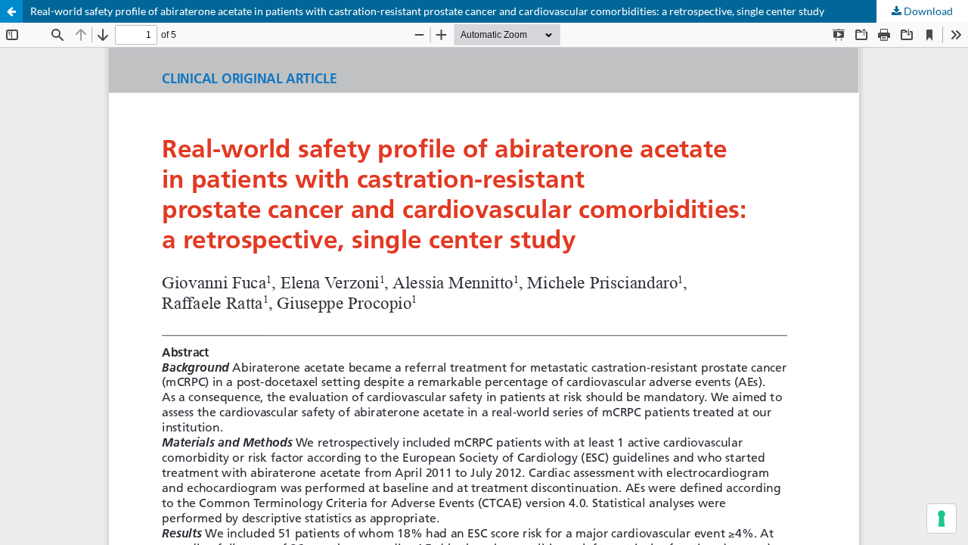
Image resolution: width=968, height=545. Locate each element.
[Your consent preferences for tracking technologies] (941, 518)
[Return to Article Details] (11, 11)
